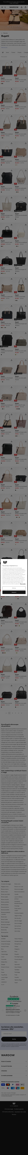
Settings (14, 588)
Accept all (14, 592)
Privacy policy (23, 583)
